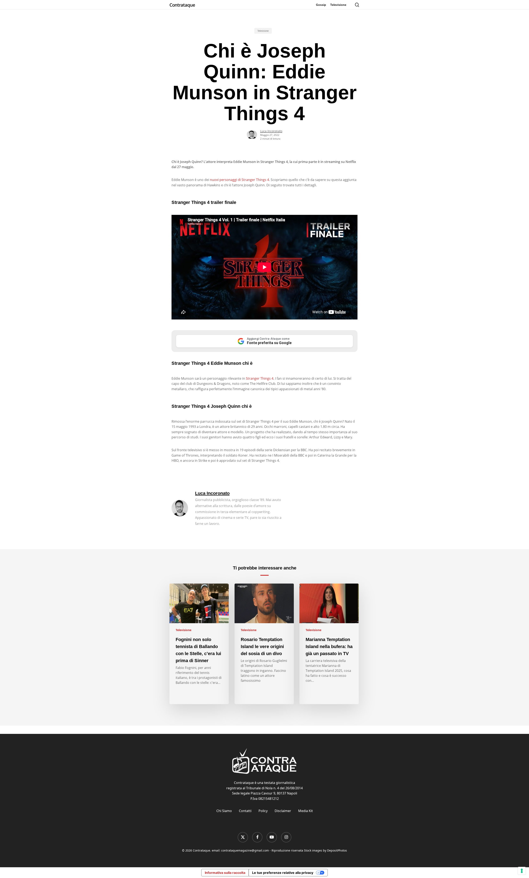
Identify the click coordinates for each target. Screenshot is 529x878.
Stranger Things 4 (259, 378)
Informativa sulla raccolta (225, 873)
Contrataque (182, 4)
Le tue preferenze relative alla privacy (282, 873)
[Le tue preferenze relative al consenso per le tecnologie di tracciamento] (522, 871)
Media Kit (305, 811)
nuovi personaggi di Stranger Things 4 (239, 179)
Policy (263, 811)
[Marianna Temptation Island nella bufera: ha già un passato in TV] (329, 644)
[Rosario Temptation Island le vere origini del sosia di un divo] (264, 644)
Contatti (245, 811)
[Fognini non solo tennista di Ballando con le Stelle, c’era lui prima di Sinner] (199, 644)
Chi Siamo (224, 811)
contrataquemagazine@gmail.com (245, 850)
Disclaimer (283, 811)
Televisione (263, 30)
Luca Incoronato (271, 131)
